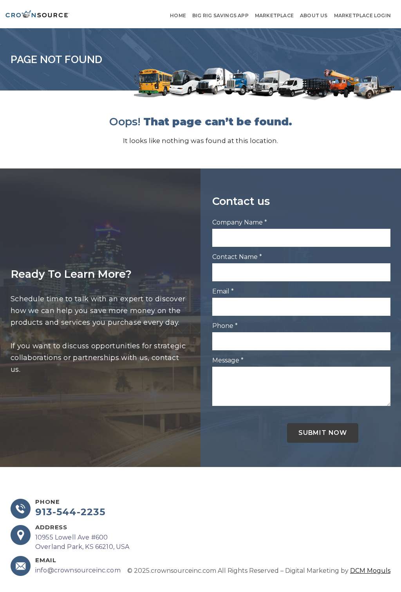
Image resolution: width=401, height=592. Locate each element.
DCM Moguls (370, 570)
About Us (314, 15)
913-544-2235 (70, 512)
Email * (223, 291)
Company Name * (239, 222)
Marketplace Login (362, 15)
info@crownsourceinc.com (78, 570)
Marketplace (274, 15)
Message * (228, 360)
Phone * (225, 325)
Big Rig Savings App (220, 15)
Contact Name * (237, 257)
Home (178, 15)
